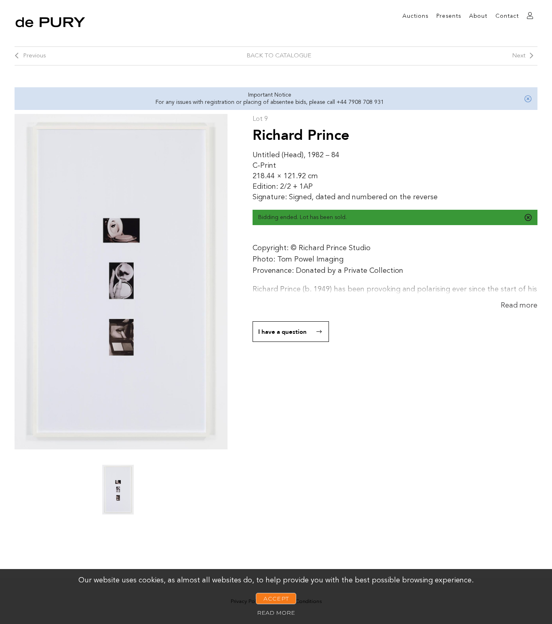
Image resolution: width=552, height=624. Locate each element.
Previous (34, 56)
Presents (448, 16)
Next (518, 56)
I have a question (282, 332)
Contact (507, 16)
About (478, 16)
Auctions (415, 16)
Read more (519, 305)
